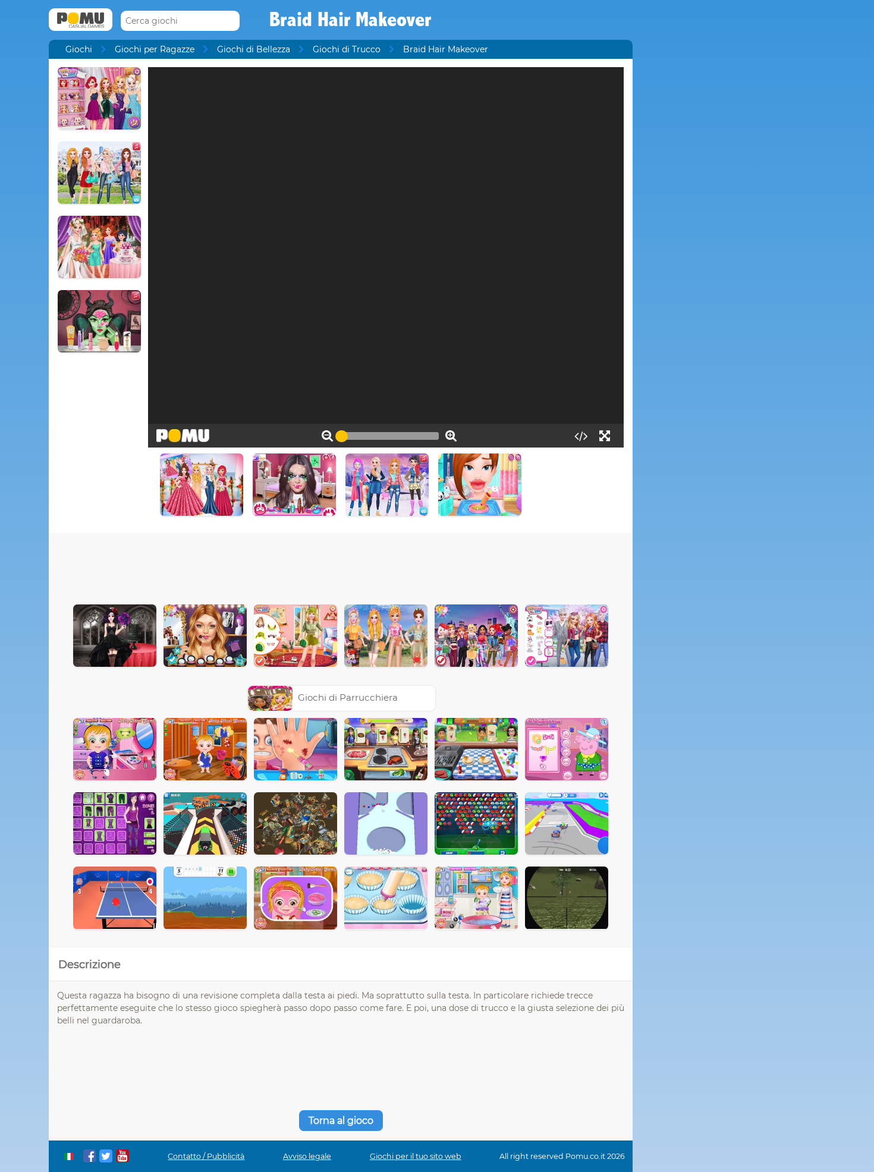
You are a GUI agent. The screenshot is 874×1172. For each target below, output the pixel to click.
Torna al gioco (341, 1120)
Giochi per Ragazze (154, 49)
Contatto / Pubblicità (206, 1156)
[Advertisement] (340, 566)
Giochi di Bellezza (253, 49)
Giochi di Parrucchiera (348, 697)
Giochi (78, 49)
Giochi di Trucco (347, 49)
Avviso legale (307, 1156)
